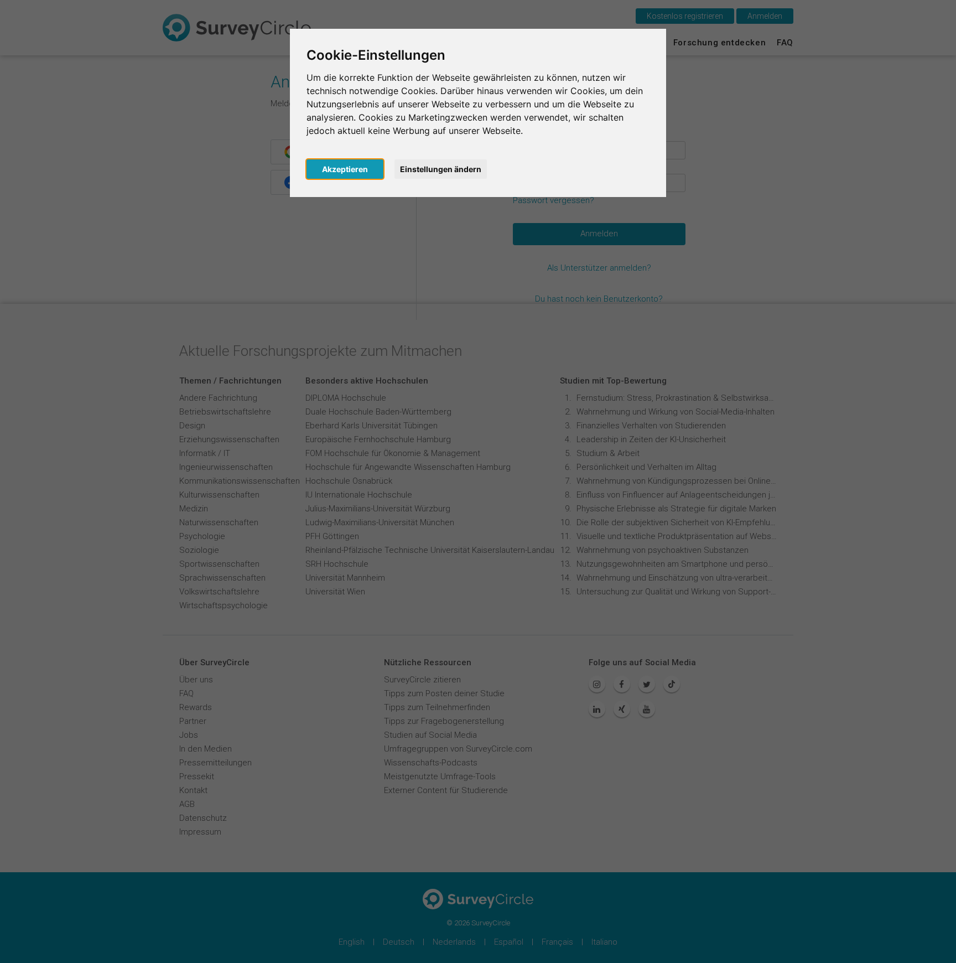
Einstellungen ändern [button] (440, 169)
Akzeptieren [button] (345, 169)
